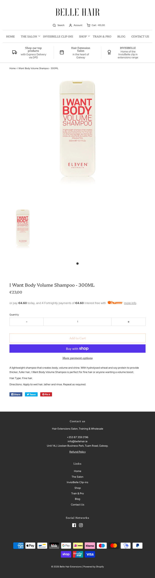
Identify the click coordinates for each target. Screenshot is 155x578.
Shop (77, 488)
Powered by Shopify (93, 566)
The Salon (77, 476)
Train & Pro (102, 36)
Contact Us (140, 36)
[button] (23, 233)
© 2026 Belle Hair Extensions (66, 566)
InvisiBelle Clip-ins (58, 36)
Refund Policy (77, 451)
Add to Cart (77, 338)
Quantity (14, 314)
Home (10, 36)
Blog (121, 36)
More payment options (78, 358)
